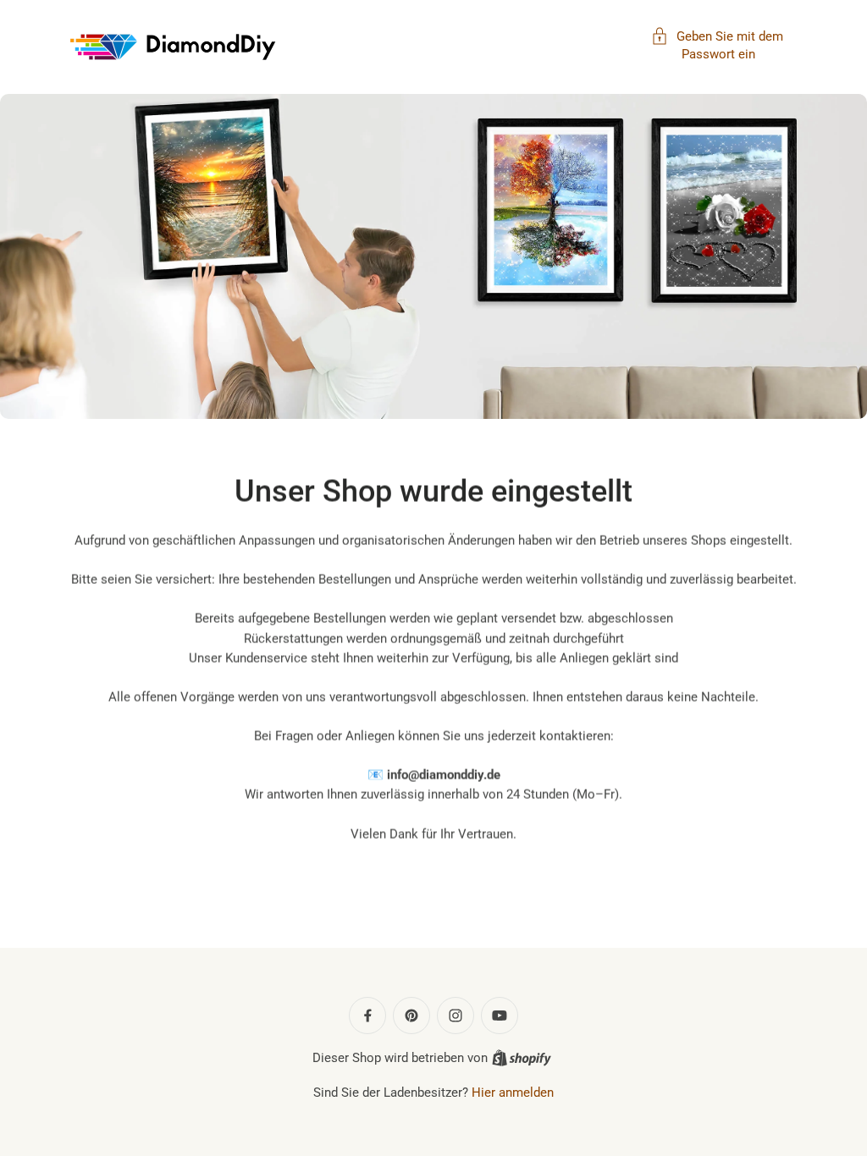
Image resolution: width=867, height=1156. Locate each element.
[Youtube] (499, 1015)
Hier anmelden (513, 1092)
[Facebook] (367, 1015)
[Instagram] (455, 1015)
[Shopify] (521, 1057)
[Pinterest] (411, 1015)
